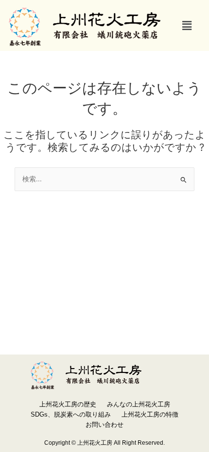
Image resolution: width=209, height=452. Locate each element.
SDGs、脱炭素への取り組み (71, 414)
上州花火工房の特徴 (150, 414)
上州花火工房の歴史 (67, 404)
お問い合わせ (104, 424)
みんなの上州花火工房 (138, 404)
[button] (187, 25)
